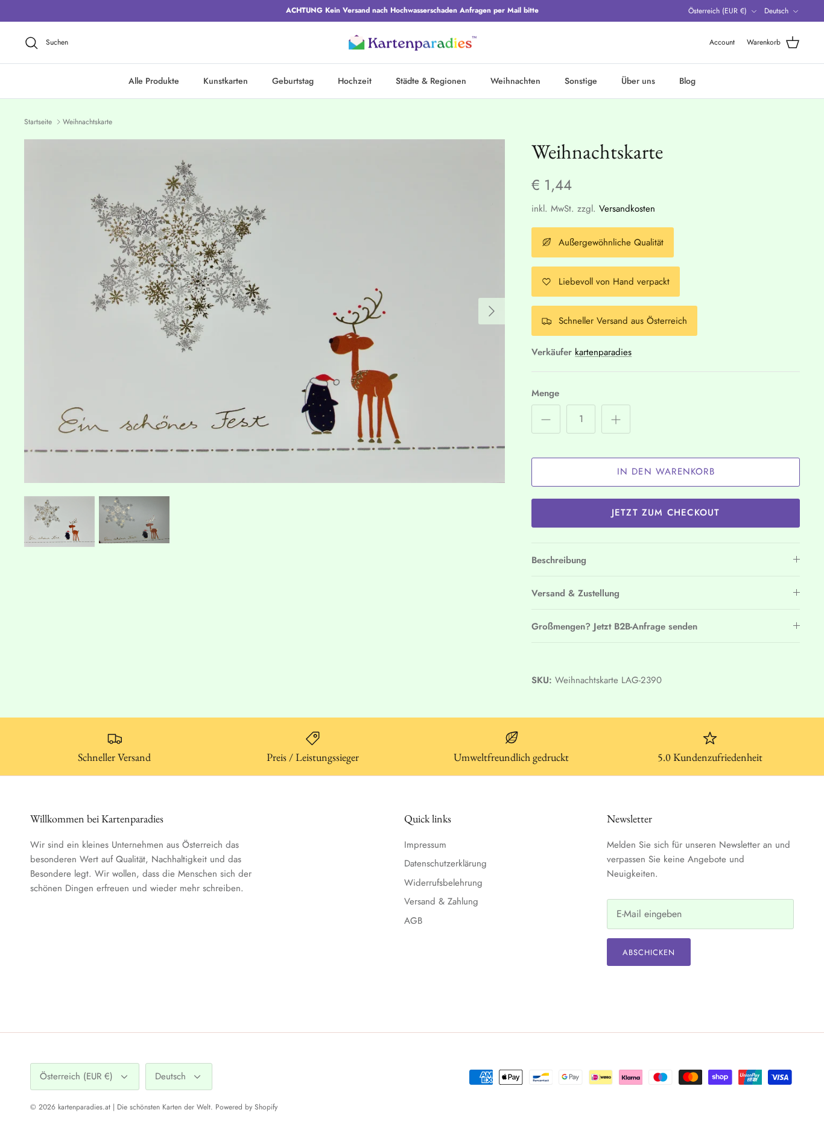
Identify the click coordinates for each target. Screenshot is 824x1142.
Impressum (425, 844)
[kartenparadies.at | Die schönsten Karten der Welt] (412, 43)
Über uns (638, 81)
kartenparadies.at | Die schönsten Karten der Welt (134, 1107)
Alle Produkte (153, 81)
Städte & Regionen (431, 81)
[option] (264, 311)
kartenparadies (603, 352)
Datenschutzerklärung (445, 863)
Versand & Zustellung (575, 593)
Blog (687, 81)
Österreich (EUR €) (717, 10)
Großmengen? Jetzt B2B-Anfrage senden (614, 626)
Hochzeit (355, 81)
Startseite (38, 121)
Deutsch (776, 10)
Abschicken (649, 952)
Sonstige (581, 81)
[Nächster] (491, 311)
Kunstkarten (225, 81)
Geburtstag (293, 81)
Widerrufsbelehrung (443, 882)
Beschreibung (558, 560)
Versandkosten (627, 208)
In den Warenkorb (666, 471)
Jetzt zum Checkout (666, 512)
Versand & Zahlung (441, 901)
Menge (545, 393)
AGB (413, 920)
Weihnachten (515, 81)
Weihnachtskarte (87, 121)
